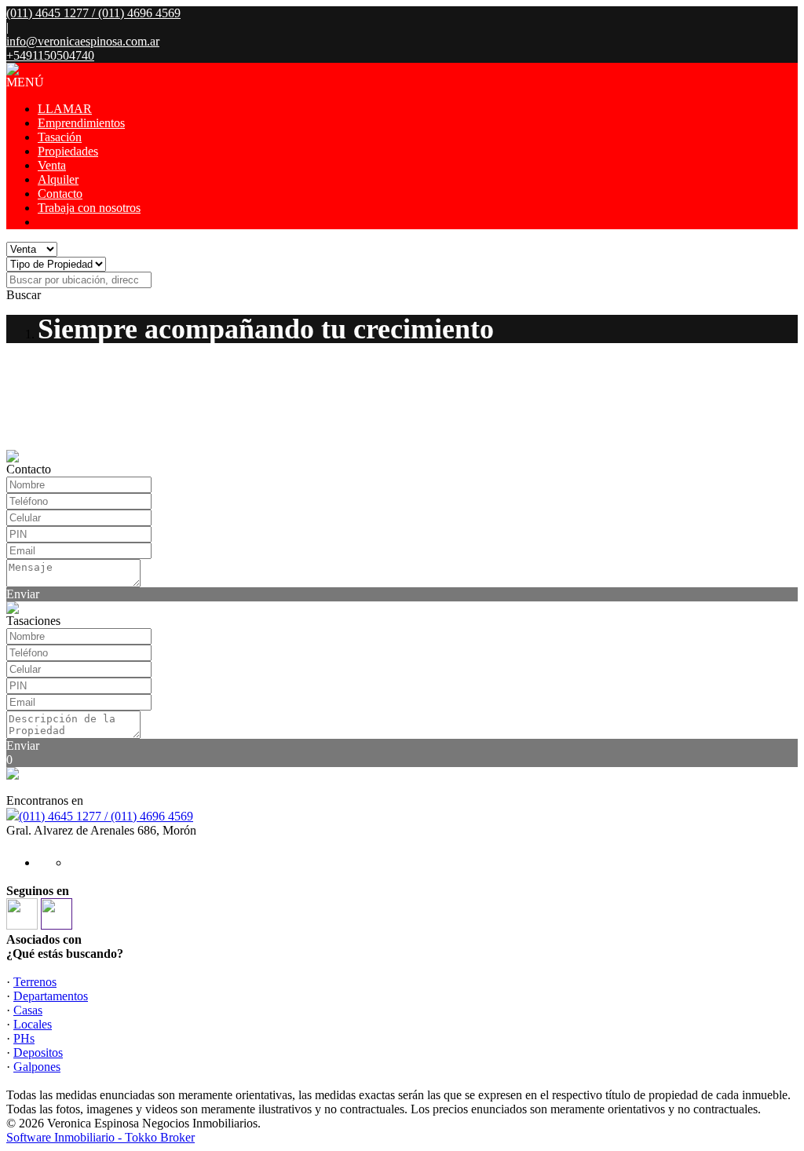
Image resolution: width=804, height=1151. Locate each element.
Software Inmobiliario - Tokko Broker (100, 1137)
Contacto (60, 193)
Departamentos (50, 996)
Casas (27, 1010)
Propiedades (68, 151)
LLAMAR (65, 108)
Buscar (23, 294)
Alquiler (58, 179)
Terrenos (35, 981)
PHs (24, 1038)
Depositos (38, 1052)
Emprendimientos (81, 123)
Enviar (22, 594)
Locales (32, 1024)
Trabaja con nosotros (89, 207)
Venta (52, 165)
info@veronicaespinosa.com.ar (82, 41)
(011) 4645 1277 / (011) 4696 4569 (106, 816)
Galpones (36, 1066)
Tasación (60, 137)
